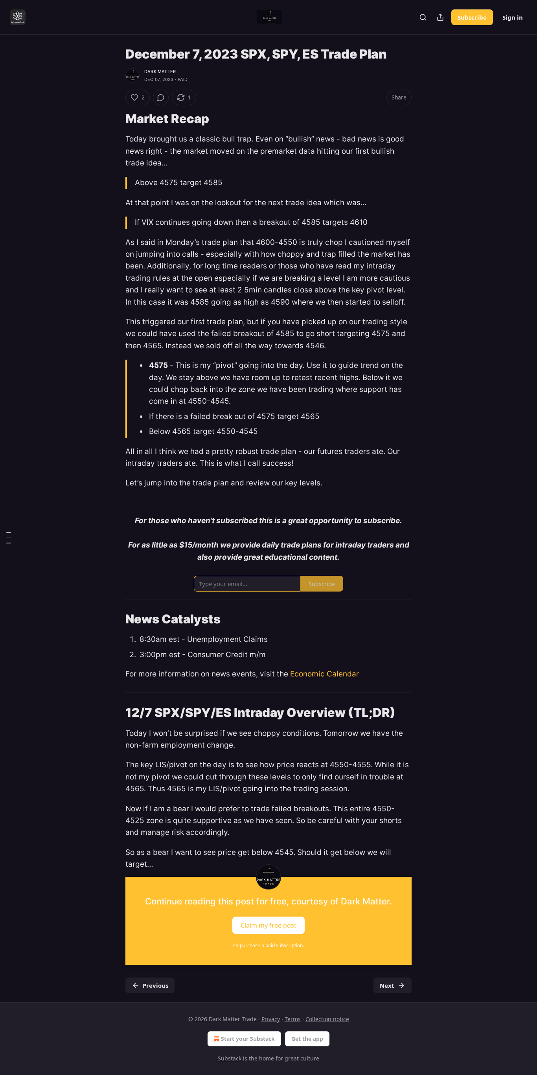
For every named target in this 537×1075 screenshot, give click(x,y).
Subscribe (472, 17)
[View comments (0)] (161, 97)
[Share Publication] (440, 17)
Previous (155, 985)
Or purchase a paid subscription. (268, 945)
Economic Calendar (324, 673)
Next (387, 985)
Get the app (307, 1038)
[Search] (423, 17)
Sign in (512, 17)
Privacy (270, 1019)
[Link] (114, 118)
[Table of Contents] (8, 537)
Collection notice (327, 1019)
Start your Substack (248, 1038)
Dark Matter (160, 71)
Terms (293, 1019)
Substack (229, 1058)
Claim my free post (268, 925)
